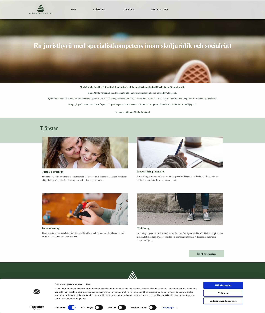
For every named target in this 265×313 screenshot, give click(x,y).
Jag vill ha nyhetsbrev (206, 253)
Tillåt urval (223, 293)
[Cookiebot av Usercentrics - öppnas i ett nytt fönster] (37, 308)
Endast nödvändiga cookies (223, 301)
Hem (73, 9)
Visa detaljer (168, 307)
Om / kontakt (159, 9)
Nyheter (128, 9)
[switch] (99, 307)
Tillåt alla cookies (223, 285)
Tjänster (99, 9)
